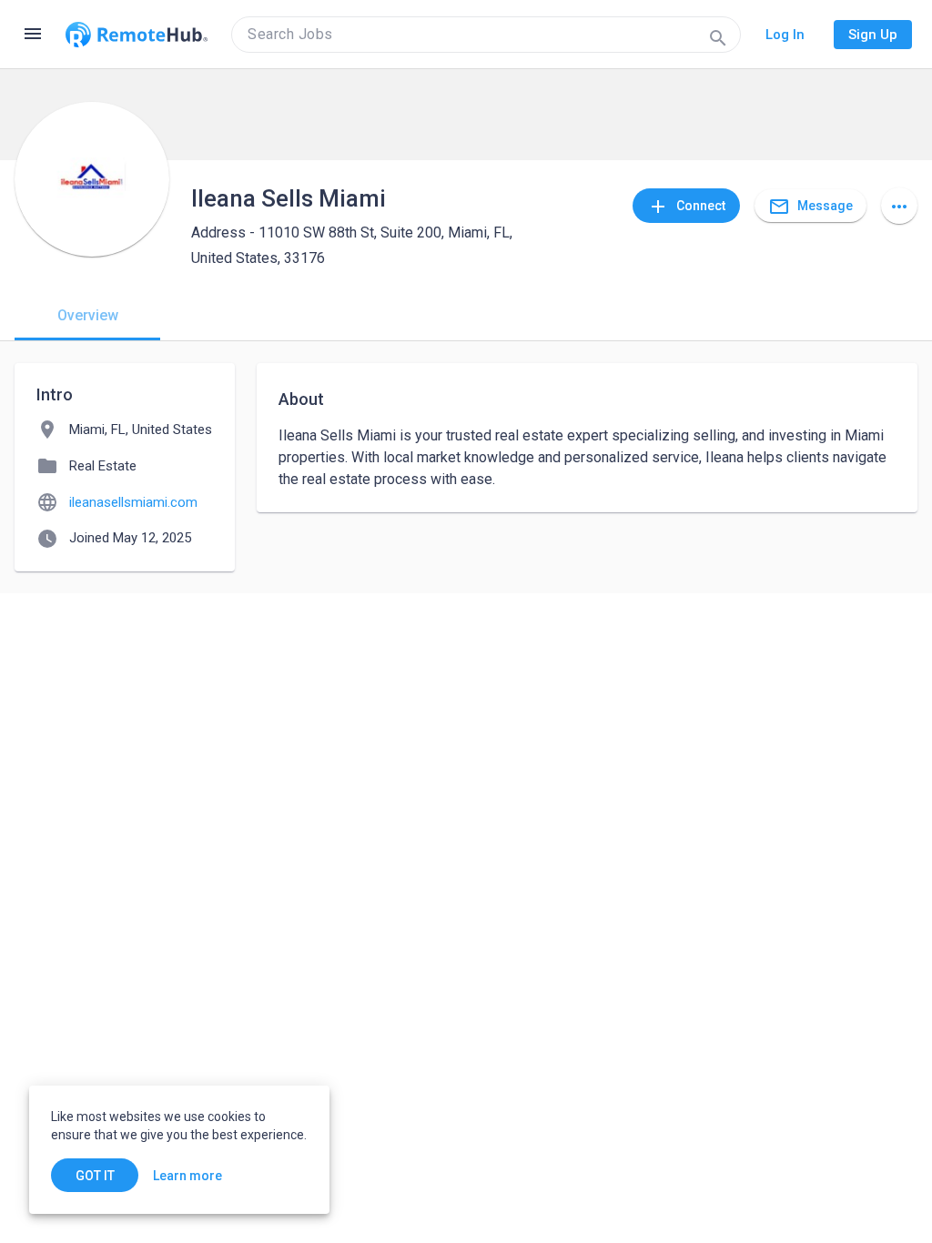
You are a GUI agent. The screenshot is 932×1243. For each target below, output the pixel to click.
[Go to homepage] (137, 34)
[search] (486, 34)
